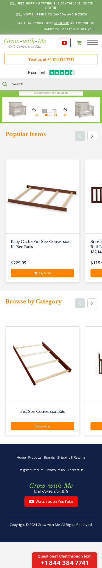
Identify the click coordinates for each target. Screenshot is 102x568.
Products (34, 457)
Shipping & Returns (71, 457)
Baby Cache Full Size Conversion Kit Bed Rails (41, 244)
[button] (37, 115)
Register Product (31, 469)
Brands (49, 457)
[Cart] (79, 43)
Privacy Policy (55, 469)
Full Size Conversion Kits (42, 411)
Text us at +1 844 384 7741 (51, 59)
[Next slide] (92, 136)
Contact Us (75, 469)
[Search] (4, 84)
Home (21, 457)
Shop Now (42, 426)
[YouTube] (64, 43)
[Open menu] (92, 43)
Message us (61, 23)
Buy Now (44, 273)
